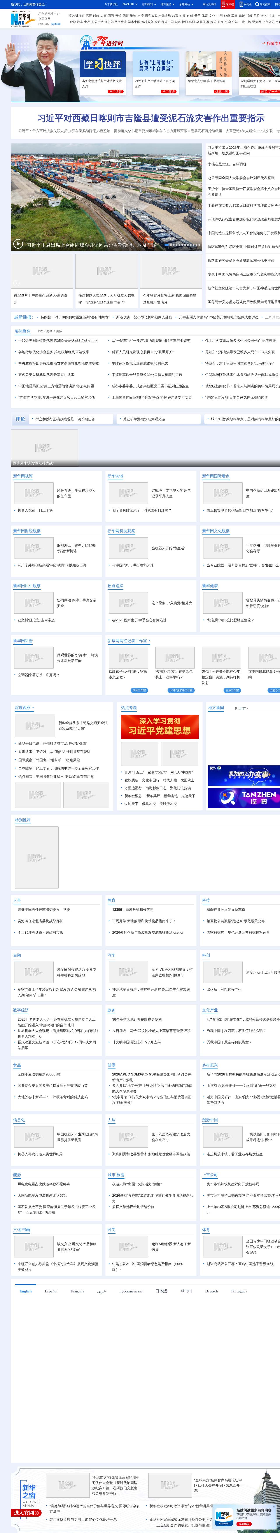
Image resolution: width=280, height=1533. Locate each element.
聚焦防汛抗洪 (180, 788)
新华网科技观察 (121, 531)
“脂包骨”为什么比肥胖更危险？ (230, 620)
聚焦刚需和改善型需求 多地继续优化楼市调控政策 (151, 1179)
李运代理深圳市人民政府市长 (40, 932)
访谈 (242, 15)
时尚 (221, 21)
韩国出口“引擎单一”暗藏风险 (58, 760)
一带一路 (245, 21)
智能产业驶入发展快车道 (226, 909)
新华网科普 (23, 641)
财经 (118, 15)
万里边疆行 (133, 788)
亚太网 (256, 21)
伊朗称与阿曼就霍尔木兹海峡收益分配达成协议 (242, 374)
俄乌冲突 (149, 803)
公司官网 (44, 18)
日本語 (161, 1316)
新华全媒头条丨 (71, 723)
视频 (249, 15)
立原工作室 (232, 690)
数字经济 (121, 21)
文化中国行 (150, 780)
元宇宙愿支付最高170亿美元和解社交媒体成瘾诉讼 (218, 317)
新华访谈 (115, 476)
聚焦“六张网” (157, 772)
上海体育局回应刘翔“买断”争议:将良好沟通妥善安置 (152, 397)
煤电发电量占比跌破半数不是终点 (44, 1209)
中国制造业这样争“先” (225, 233)
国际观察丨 (27, 760)
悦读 (228, 21)
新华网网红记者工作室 (127, 641)
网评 (126, 15)
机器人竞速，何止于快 (35, 510)
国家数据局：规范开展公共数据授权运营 (238, 932)
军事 (234, 15)
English (26, 1316)
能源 (192, 21)
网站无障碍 (209, 4)
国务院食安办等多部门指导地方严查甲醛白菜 (53, 1110)
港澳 (133, 15)
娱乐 (213, 21)
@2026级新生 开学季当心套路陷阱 (139, 620)
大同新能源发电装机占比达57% (42, 1220)
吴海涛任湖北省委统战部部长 (40, 921)
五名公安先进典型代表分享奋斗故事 (46, 374)
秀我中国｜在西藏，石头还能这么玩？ (236, 1056)
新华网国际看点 (216, 476)
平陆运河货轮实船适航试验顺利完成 (140, 363)
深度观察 (23, 707)
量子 (197, 15)
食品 (87, 21)
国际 (111, 15)
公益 (235, 21)
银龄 (157, 21)
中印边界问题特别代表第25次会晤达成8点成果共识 (58, 340)
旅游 (185, 21)
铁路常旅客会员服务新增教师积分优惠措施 (241, 260)
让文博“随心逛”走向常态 (36, 620)
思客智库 (151, 15)
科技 (183, 15)
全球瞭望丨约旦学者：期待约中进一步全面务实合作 (58, 768)
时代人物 (170, 780)
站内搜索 (265, 4)
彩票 (206, 21)
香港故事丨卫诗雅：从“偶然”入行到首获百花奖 (54, 751)
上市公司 (268, 21)
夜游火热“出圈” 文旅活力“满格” (137, 1209)
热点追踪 (115, 586)
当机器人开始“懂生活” (168, 548)
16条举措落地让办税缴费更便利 (137, 1044)
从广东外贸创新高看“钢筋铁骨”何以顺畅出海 (52, 565)
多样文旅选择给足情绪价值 (133, 1232)
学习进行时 (76, 15)
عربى (101, 1316)
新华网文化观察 (216, 531)
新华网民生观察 (27, 586)
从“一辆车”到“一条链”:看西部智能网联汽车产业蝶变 (151, 340)
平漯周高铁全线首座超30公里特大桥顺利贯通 (147, 374)
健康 (227, 15)
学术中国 (134, 21)
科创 (190, 15)
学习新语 (169, 91)
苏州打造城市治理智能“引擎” (65, 743)
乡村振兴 (147, 21)
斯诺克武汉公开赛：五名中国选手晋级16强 (240, 1289)
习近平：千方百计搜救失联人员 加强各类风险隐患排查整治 (64, 131)
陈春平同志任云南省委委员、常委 (44, 909)
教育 (175, 15)
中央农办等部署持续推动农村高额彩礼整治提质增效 (58, 363)
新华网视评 (23, 476)
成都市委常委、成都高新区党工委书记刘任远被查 (150, 386)
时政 (96, 15)
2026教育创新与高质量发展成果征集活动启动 (147, 932)
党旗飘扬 (131, 780)
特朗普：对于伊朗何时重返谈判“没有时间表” (75, 317)
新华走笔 (171, 796)
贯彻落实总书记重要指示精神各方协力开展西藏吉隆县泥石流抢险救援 (168, 131)
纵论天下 (131, 803)
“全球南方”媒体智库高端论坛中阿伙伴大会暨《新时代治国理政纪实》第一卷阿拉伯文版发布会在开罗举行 (116, 1510)
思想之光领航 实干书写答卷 (207, 80)
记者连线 (269, 340)
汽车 (80, 21)
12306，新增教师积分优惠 (133, 909)
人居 (112, 1145)
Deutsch (211, 1316)
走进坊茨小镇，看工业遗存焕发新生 (235, 1179)
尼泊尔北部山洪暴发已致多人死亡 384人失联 (240, 352)
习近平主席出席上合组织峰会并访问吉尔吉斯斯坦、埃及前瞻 (92, 245)
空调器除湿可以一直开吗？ (39, 675)
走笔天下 (188, 796)
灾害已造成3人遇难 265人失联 (249, 131)
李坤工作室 (139, 690)
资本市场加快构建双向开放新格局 (233, 1209)
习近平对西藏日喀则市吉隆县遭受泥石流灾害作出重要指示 (151, 117)
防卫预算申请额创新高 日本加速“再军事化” (240, 510)
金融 (73, 21)
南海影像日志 (155, 788)
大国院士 (187, 780)
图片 (257, 15)
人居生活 (97, 21)
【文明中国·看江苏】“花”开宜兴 (136, 1067)
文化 (212, 15)
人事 (104, 15)
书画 (220, 15)
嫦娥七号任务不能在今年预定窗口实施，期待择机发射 (221, 677)
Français (77, 1316)
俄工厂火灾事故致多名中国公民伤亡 (233, 340)
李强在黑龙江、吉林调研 (227, 164)
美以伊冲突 (168, 803)
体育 (205, 15)
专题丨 (213, 274)
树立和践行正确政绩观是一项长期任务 (65, 419)
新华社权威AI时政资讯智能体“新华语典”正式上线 (187, 1531)
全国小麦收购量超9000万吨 (39, 1099)
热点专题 (129, 707)
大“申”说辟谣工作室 (181, 690)
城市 (178, 21)
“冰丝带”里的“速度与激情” (105, 302)
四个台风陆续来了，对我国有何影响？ (142, 510)
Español (51, 1316)
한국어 (186, 1316)
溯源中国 (167, 21)
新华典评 (153, 796)
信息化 (109, 21)
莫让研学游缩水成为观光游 (144, 419)
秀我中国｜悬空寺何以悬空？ (229, 1067)
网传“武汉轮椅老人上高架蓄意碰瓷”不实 (160, 1056)
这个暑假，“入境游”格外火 (172, 603)
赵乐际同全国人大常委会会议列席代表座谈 (241, 178)
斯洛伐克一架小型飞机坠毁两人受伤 (144, 317)
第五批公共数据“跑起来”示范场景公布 (236, 921)
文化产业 (210, 1035)
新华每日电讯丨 (30, 743)
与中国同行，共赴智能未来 (133, 565)
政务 (264, 15)
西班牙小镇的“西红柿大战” (33, 463)
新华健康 (210, 586)
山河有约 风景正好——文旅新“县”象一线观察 (241, 1110)
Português (239, 1316)
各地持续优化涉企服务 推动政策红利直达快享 (53, 352)
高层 (89, 15)
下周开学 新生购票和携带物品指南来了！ (144, 921)
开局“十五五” (134, 772)
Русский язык (130, 1316)
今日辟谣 (119, 1056)
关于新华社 (111, 4)
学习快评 (116, 91)
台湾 (141, 15)
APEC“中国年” (182, 772)
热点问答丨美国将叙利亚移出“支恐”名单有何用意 (56, 776)
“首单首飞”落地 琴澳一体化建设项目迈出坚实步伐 (56, 397)
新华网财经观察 (27, 531)
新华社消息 (133, 796)
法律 (271, 15)
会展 (199, 21)
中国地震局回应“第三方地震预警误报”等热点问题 (56, 386)
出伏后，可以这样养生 (224, 1014)
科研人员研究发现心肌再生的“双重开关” (142, 352)
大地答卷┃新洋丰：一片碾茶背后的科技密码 (53, 1122)
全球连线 (165, 15)
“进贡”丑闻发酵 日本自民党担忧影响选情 (236, 397)
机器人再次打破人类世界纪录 (40, 1179)
